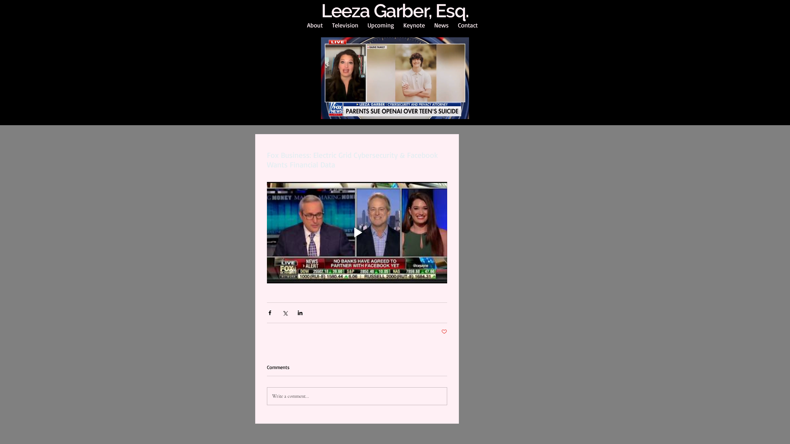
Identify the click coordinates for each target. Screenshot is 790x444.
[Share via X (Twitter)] (285, 313)
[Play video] (357, 232)
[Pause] (329, 111)
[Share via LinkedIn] (300, 313)
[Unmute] (339, 111)
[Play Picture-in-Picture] (450, 111)
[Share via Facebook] (270, 313)
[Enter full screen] (461, 111)
